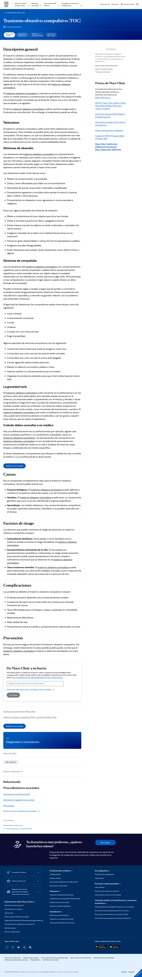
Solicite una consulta (14, 466)
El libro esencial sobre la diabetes (109, 130)
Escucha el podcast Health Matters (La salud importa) (110, 115)
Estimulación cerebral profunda (16, 794)
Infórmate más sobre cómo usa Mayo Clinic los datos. (29, 689)
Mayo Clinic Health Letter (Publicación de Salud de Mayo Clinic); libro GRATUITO (108, 147)
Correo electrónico (15, 687)
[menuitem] (9, 35)
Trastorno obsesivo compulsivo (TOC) (42, 20)
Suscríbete (13, 695)
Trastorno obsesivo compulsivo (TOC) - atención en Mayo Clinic (30, 717)
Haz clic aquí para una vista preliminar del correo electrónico (37, 677)
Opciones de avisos (104, 72)
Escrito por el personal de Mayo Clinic (19, 711)
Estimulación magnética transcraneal (18, 800)
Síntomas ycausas (9, 34)
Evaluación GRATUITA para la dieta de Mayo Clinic (109, 137)
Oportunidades (107, 69)
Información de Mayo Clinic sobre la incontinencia (110, 123)
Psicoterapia (8, 805)
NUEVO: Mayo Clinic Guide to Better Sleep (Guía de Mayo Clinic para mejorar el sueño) (110, 106)
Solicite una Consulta (14, 27)
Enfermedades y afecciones (15, 13)
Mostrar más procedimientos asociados (20, 811)
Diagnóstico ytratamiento (22, 34)
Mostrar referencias (11, 771)
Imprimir (12, 762)
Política (98, 69)
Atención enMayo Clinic (51, 34)
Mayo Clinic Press (102, 97)
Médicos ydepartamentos (37, 34)
